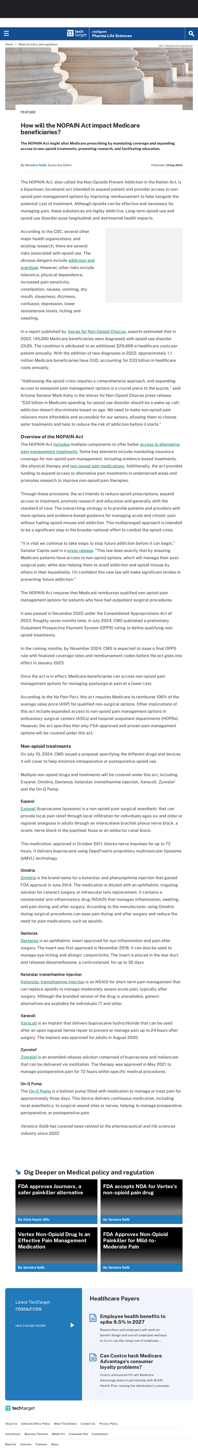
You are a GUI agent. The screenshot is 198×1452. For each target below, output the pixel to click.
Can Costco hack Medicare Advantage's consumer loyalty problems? (131, 1361)
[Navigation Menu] (6, 33)
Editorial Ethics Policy (35, 1423)
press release (80, 550)
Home (9, 44)
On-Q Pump (40, 1091)
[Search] (191, 33)
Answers (26, 1444)
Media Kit (58, 1434)
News (55, 1444)
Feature (28, 112)
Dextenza (29, 940)
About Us (11, 1423)
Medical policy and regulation (38, 44)
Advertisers (13, 1434)
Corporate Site (78, 1434)
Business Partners (36, 1434)
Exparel (28, 808)
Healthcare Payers (30, 1325)
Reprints (10, 1444)
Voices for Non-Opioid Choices (97, 331)
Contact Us (88, 1423)
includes (61, 444)
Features (41, 1444)
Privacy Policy (108, 1423)
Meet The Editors (65, 1423)
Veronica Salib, (36, 165)
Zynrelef (29, 1057)
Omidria (28, 877)
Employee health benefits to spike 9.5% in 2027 (133, 1319)
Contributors (100, 1434)
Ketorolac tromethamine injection (53, 981)
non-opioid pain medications (97, 466)
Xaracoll (29, 1023)
